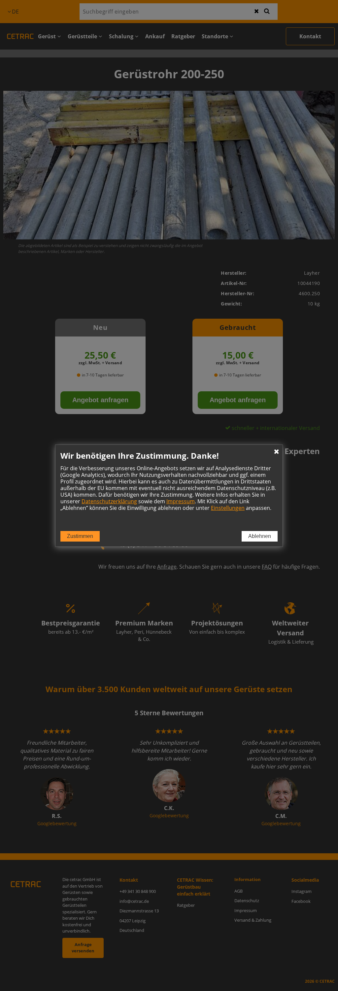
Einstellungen (228, 508)
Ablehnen (259, 536)
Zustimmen (80, 536)
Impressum (180, 501)
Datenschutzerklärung (109, 501)
